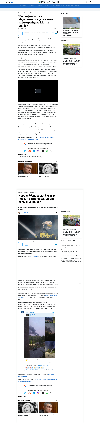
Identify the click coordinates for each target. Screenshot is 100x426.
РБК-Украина (34, 256)
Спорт (58, 6)
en (9, 2)
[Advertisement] (38, 268)
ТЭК (31, 12)
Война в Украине (62, 9)
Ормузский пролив (53, 9)
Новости (23, 6)
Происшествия (33, 192)
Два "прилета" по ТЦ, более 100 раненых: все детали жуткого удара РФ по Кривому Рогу (70, 245)
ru (12, 2)
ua (6, 2)
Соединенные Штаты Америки (34, 156)
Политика (39, 6)
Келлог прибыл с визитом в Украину (70, 255)
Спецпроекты (75, 6)
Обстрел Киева (37, 9)
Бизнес (46, 6)
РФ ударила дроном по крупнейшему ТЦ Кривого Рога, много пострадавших (71, 33)
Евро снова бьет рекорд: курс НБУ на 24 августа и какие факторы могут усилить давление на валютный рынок (71, 260)
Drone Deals (44, 9)
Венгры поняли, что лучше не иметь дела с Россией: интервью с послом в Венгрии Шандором (71, 62)
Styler (67, 6)
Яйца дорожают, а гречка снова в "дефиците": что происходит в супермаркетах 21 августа (70, 251)
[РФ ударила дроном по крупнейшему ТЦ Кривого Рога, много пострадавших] (71, 23)
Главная (20, 12)
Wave (62, 6)
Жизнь (52, 6)
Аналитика (30, 6)
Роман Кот (65, 57)
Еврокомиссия (22, 156)
